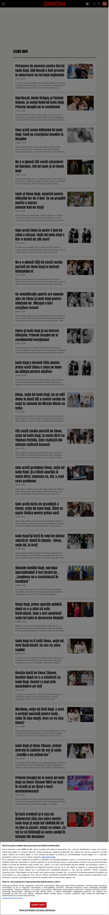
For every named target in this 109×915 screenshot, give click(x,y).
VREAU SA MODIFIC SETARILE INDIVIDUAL (37, 910)
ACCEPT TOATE (38, 905)
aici (69, 870)
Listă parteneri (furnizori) (12, 898)
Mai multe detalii (48, 857)
